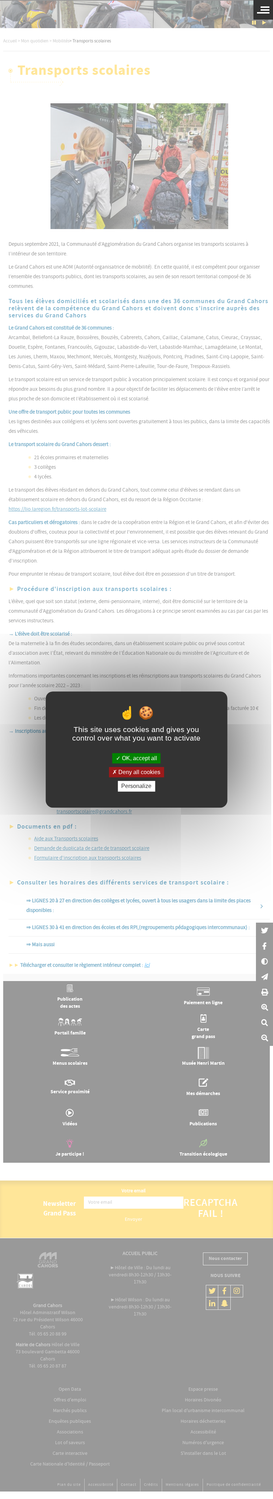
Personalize (136, 786)
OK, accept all (139, 758)
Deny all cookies (138, 772)
